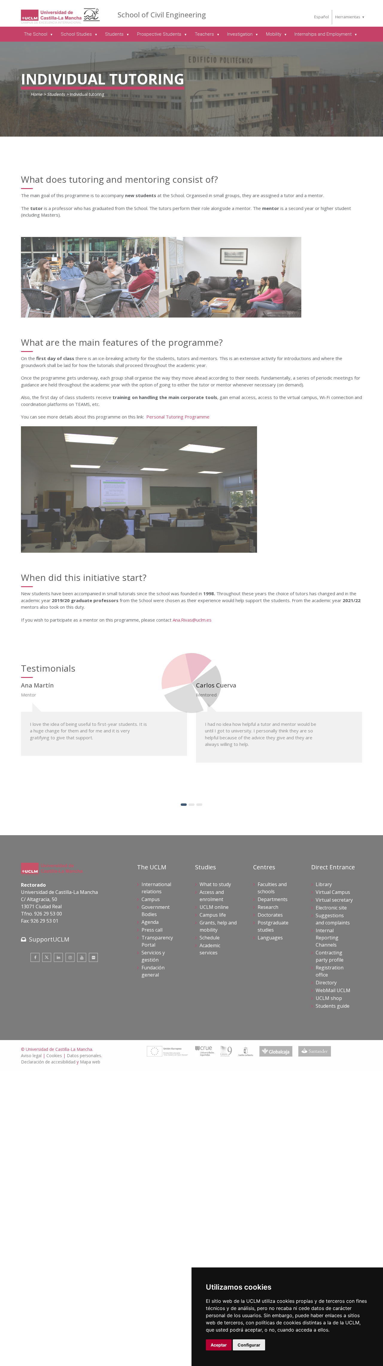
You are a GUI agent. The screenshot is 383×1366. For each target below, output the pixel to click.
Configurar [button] (249, 1344)
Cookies (54, 1055)
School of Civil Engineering (162, 14)
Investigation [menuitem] (240, 34)
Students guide (332, 1006)
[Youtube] (81, 957)
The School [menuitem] (36, 34)
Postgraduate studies (273, 926)
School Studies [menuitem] (77, 34)
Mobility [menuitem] (274, 34)
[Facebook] (35, 957)
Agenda (150, 922)
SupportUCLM (49, 939)
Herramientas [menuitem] (347, 16)
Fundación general (153, 971)
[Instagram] (70, 957)
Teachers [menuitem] (205, 34)
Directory (326, 982)
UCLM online (214, 907)
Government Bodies (156, 911)
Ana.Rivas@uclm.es (192, 620)
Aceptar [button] (219, 1344)
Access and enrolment (212, 896)
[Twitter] (46, 957)
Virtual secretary (334, 900)
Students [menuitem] (115, 34)
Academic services (210, 949)
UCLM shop (329, 998)
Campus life (213, 915)
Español (321, 16)
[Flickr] (93, 957)
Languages (270, 937)
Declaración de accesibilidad (48, 1062)
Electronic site (331, 907)
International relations (156, 888)
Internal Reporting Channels (327, 937)
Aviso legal (31, 1055)
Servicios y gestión (153, 956)
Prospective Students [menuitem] (160, 34)
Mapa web (90, 1062)
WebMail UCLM (333, 990)
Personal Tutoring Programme (177, 417)
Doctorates (270, 915)
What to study (215, 884)
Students (56, 94)
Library (324, 884)
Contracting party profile (330, 956)
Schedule (210, 937)
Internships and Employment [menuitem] (323, 34)
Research (268, 907)
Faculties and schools (272, 888)
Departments (273, 899)
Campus (151, 899)
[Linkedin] (58, 957)
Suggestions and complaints (333, 919)
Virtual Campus (333, 892)
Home (36, 94)
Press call (152, 930)
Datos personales (84, 1055)
